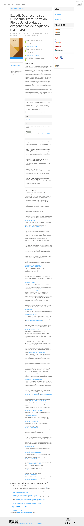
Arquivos (13, 4)
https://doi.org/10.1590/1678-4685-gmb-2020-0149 (33, 266)
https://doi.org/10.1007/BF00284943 (31, 469)
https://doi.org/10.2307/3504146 (45, 194)
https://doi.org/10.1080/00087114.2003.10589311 (36, 386)
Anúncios (23, 4)
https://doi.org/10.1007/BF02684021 (44, 252)
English (56, 16)
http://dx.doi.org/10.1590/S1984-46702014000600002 (33, 226)
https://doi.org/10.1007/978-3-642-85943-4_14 (32, 314)
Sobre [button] (5, 4)
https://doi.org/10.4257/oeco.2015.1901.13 (32, 328)
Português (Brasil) (58, 14)
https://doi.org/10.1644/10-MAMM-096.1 (31, 433)
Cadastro (77, 1)
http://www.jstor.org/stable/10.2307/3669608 (32, 212)
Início (12, 8)
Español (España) (58, 19)
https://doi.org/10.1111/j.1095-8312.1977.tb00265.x (33, 379)
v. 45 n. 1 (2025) (21, 8)
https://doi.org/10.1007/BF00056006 (31, 458)
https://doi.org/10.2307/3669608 (30, 214)
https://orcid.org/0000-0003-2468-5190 (33, 46)
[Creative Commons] (13, 521)
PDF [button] (16, 57)
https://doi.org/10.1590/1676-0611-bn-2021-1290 (38, 400)
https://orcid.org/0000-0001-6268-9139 (33, 50)
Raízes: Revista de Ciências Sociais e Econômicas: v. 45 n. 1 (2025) (36, 487)
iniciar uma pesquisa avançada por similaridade (24, 512)
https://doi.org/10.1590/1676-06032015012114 (34, 320)
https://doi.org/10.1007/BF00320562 (35, 463)
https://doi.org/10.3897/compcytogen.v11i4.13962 (34, 290)
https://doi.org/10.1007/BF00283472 (31, 479)
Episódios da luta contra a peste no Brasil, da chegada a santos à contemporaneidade (29, 491)
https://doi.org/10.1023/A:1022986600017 (31, 427)
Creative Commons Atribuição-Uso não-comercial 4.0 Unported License (30, 523)
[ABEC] (57, 65)
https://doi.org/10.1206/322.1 (29, 446)
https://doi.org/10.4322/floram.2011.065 (31, 282)
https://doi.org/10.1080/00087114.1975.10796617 (33, 451)
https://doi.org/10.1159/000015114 (33, 415)
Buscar (79, 4)
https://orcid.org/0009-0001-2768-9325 (33, 41)
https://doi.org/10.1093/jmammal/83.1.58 (37, 243)
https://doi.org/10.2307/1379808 (30, 220)
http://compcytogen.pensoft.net (45, 288)
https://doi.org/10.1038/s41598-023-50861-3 (32, 394)
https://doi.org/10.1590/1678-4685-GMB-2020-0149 (33, 265)
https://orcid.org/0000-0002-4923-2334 (33, 55)
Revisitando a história (19, 499)
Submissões (18, 4)
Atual (9, 4)
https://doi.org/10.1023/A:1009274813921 (31, 421)
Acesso (82, 1)
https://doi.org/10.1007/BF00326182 (31, 474)
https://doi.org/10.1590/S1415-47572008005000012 (36, 352)
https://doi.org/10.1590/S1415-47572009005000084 (33, 410)
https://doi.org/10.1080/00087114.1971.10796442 (33, 272)
